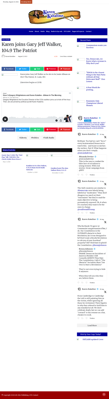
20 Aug (102, 134)
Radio (43, 31)
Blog (47, 31)
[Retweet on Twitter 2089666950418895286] (83, 318)
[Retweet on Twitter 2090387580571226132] (83, 174)
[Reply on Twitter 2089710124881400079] (79, 282)
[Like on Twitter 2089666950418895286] (87, 318)
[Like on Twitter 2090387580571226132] (87, 174)
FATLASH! (67, 31)
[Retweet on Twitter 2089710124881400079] (83, 282)
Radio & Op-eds (56, 31)
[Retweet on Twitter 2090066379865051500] (83, 212)
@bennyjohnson (99, 245)
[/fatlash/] (92, 361)
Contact (88, 31)
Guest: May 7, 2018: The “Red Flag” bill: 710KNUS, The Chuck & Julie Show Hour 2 (12, 157)
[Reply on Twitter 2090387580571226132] (79, 174)
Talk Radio (49, 138)
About (37, 31)
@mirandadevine (84, 153)
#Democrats (82, 190)
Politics (35, 138)
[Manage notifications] (104, 394)
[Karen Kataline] (54, 16)
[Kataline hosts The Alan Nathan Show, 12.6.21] (61, 160)
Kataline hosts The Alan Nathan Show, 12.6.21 (59, 169)
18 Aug (102, 219)
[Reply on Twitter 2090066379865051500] (79, 212)
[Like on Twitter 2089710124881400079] (87, 282)
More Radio (6, 39)
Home (31, 31)
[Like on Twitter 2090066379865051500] (87, 212)
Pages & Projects (78, 31)
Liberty (23, 138)
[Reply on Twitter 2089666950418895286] (79, 318)
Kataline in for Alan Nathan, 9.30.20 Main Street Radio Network (36, 168)
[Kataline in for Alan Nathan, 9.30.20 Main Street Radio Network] (37, 159)
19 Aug (102, 181)
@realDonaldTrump (86, 209)
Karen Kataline (10, 56)
